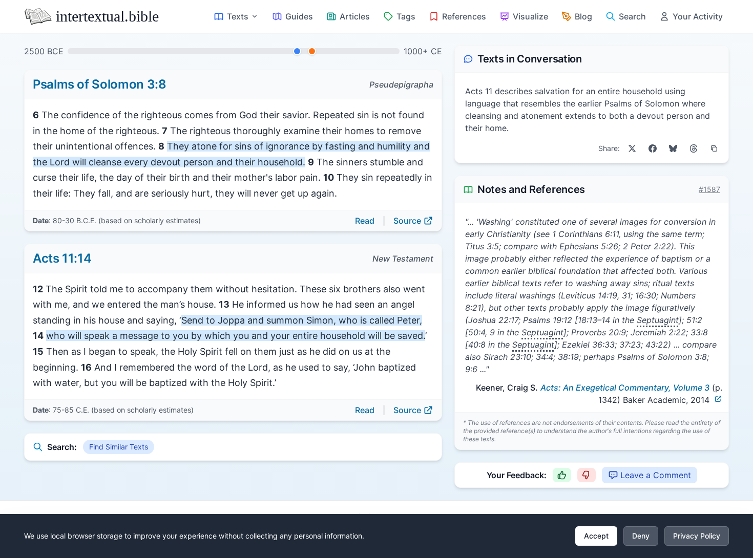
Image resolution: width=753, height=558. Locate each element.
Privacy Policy (696, 535)
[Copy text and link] (714, 148)
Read (364, 221)
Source (407, 221)
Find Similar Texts (118, 446)
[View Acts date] (312, 51)
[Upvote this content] (562, 475)
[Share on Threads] (693, 148)
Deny (641, 535)
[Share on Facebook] (652, 148)
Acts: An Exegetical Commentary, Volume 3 (624, 387)
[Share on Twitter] (632, 148)
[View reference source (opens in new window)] (718, 399)
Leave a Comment (655, 475)
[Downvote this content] (586, 475)
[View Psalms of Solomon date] (297, 51)
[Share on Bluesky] (673, 148)
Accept (596, 535)
